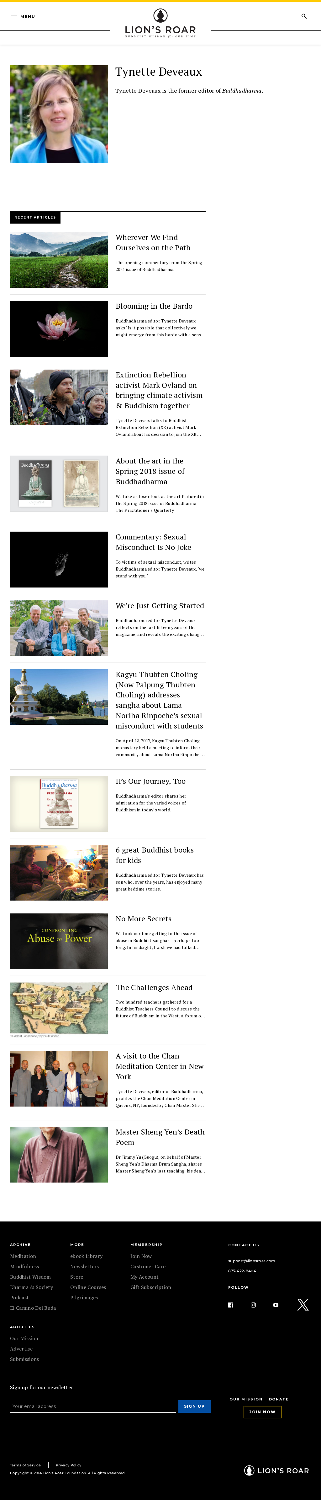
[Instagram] (258, 1305)
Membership (146, 1245)
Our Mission (24, 1338)
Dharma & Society (31, 1287)
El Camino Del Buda (33, 1307)
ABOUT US (22, 1327)
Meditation (23, 1256)
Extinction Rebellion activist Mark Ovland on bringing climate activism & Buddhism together (159, 390)
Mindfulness (24, 1266)
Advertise (21, 1348)
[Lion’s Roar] (276, 1473)
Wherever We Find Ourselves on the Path (153, 242)
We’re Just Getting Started (160, 605)
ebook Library (86, 1256)
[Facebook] (235, 1305)
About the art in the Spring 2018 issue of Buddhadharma (150, 471)
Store (76, 1276)
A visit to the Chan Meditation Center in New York (160, 1066)
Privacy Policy (68, 1465)
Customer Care (148, 1266)
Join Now (141, 1256)
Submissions (24, 1359)
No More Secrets (144, 918)
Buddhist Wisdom (30, 1276)
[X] (303, 1305)
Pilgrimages (84, 1297)
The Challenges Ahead (154, 987)
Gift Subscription (150, 1287)
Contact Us (244, 1245)
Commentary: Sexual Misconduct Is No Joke (154, 542)
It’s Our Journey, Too (151, 781)
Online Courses (88, 1287)
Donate (279, 1399)
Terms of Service (25, 1465)
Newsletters (84, 1266)
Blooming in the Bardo (154, 306)
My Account (144, 1276)
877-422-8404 (242, 1271)
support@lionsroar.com (252, 1261)
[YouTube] (280, 1305)
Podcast (19, 1297)
